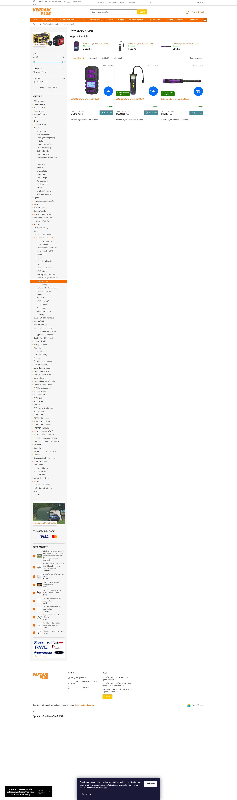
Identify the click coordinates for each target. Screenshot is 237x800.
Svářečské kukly (43, 151)
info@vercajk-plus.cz (78, 678)
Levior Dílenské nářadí (42, 371)
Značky (36, 491)
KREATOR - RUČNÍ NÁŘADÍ (43, 431)
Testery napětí (42, 244)
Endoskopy (41, 294)
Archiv (107, 697)
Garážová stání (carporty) (43, 234)
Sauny (36, 204)
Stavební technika (40, 124)
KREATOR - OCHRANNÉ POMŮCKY (46, 438)
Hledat (142, 12)
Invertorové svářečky (45, 144)
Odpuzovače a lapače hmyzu (44, 458)
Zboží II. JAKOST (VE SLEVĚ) (44, 318)
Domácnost (38, 465)
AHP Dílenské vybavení (42, 388)
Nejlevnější (93, 58)
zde (105, 787)
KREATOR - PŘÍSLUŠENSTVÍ (44, 435)
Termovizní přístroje (44, 261)
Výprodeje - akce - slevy (43, 328)
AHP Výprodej (39, 411)
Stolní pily (40, 168)
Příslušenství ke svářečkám (47, 158)
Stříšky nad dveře (40, 344)
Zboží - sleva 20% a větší (43, 338)
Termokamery (42, 308)
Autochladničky (39, 208)
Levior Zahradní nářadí (42, 368)
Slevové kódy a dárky (42, 485)
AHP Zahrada (39, 401)
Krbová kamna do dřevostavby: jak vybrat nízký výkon (115, 678)
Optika (36, 198)
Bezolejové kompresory (46, 138)
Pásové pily (41, 164)
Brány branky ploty (41, 228)
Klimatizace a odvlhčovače (44, 201)
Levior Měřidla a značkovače (44, 381)
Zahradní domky (40, 211)
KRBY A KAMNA (39, 107)
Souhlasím (150, 783)
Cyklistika (37, 448)
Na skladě (41, 72)
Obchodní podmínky (116, 3)
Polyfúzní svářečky (44, 147)
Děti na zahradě (40, 341)
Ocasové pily (42, 171)
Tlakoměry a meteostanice (47, 248)
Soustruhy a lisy (42, 184)
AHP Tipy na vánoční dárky (44, 408)
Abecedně (118, 58)
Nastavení (86, 794)
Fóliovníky (38, 348)
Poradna (132, 3)
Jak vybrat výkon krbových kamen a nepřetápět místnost (116, 690)
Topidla (37, 405)
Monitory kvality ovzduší (46, 274)
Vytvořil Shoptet (198, 705)
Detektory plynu (43, 281)
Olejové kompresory (45, 134)
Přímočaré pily (42, 177)
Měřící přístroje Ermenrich (43, 238)
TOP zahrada (39, 101)
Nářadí (36, 127)
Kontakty (100, 3)
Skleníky (37, 121)
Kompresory (41, 131)
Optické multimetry (44, 311)
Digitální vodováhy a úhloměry (48, 288)
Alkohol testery (42, 254)
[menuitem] (35, 20)
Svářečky (40, 141)
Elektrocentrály (40, 104)
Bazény (37, 455)
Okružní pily (41, 174)
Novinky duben (39, 111)
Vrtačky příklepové (44, 191)
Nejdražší (105, 58)
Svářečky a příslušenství (43, 488)
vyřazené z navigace (41, 478)
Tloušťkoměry (42, 284)
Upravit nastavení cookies (84, 705)
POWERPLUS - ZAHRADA (43, 415)
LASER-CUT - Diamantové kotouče (46, 441)
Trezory (37, 358)
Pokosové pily (42, 181)
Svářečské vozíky (43, 154)
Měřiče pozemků (43, 301)
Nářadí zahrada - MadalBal (43, 218)
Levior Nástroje (39, 378)
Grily (35, 117)
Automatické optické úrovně (47, 278)
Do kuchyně (41, 475)
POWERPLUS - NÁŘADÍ (42, 418)
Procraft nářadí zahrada (43, 214)
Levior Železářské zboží (43, 384)
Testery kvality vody (44, 241)
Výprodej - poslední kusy (46, 334)
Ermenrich (41, 82)
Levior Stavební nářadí (42, 374)
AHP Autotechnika (40, 394)
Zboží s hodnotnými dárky (46, 331)
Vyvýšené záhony (40, 354)
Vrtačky (39, 188)
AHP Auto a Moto (40, 391)
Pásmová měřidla (43, 264)
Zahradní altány (39, 321)
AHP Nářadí (38, 398)
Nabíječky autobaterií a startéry (46, 451)
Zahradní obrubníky (41, 364)
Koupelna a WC (42, 471)
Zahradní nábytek (40, 324)
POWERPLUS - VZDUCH (42, 424)
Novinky (37, 481)
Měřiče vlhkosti (42, 271)
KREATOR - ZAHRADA (41, 428)
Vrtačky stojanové (44, 194)
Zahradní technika (40, 114)
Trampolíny (38, 445)
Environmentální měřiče (45, 251)
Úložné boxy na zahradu (43, 361)
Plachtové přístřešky (42, 221)
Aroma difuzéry (42, 468)
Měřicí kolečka (42, 298)
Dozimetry (40, 314)
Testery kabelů (42, 304)
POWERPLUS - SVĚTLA (42, 421)
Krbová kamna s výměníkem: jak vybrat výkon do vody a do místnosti (117, 684)
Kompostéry (38, 351)
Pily (38, 161)
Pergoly (37, 224)
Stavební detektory (44, 291)
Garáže (36, 231)
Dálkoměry (41, 258)
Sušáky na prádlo (40, 461)
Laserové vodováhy (44, 268)
